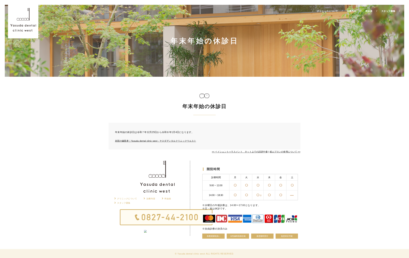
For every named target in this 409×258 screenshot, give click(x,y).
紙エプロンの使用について (285, 151)
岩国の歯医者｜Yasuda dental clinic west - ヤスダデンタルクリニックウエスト (155, 141)
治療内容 (150, 198)
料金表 (168, 198)
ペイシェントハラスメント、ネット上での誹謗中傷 (240, 151)
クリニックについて (127, 198)
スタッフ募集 (123, 203)
